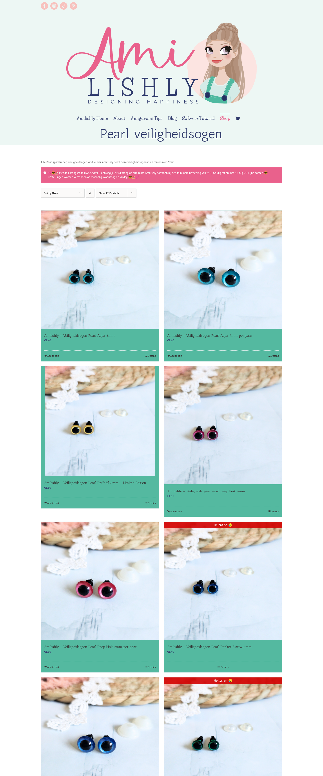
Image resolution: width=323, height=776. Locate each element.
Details (152, 355)
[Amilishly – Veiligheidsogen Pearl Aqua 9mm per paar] (223, 270)
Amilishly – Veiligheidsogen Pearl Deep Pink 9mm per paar (90, 647)
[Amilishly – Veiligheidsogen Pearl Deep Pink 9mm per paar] (100, 581)
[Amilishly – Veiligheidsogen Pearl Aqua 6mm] (100, 270)
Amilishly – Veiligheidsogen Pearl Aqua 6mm (79, 335)
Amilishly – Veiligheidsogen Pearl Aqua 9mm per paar (209, 335)
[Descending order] (90, 193)
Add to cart (53, 355)
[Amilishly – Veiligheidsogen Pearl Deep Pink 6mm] (223, 425)
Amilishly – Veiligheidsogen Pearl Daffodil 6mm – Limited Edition (95, 483)
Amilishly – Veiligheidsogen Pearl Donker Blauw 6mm (209, 647)
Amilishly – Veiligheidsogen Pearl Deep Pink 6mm (206, 491)
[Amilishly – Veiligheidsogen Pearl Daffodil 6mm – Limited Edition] (100, 421)
